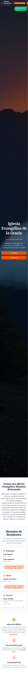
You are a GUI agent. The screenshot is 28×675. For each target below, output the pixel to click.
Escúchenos (14, 257)
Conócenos (14, 253)
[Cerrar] (26, 7)
